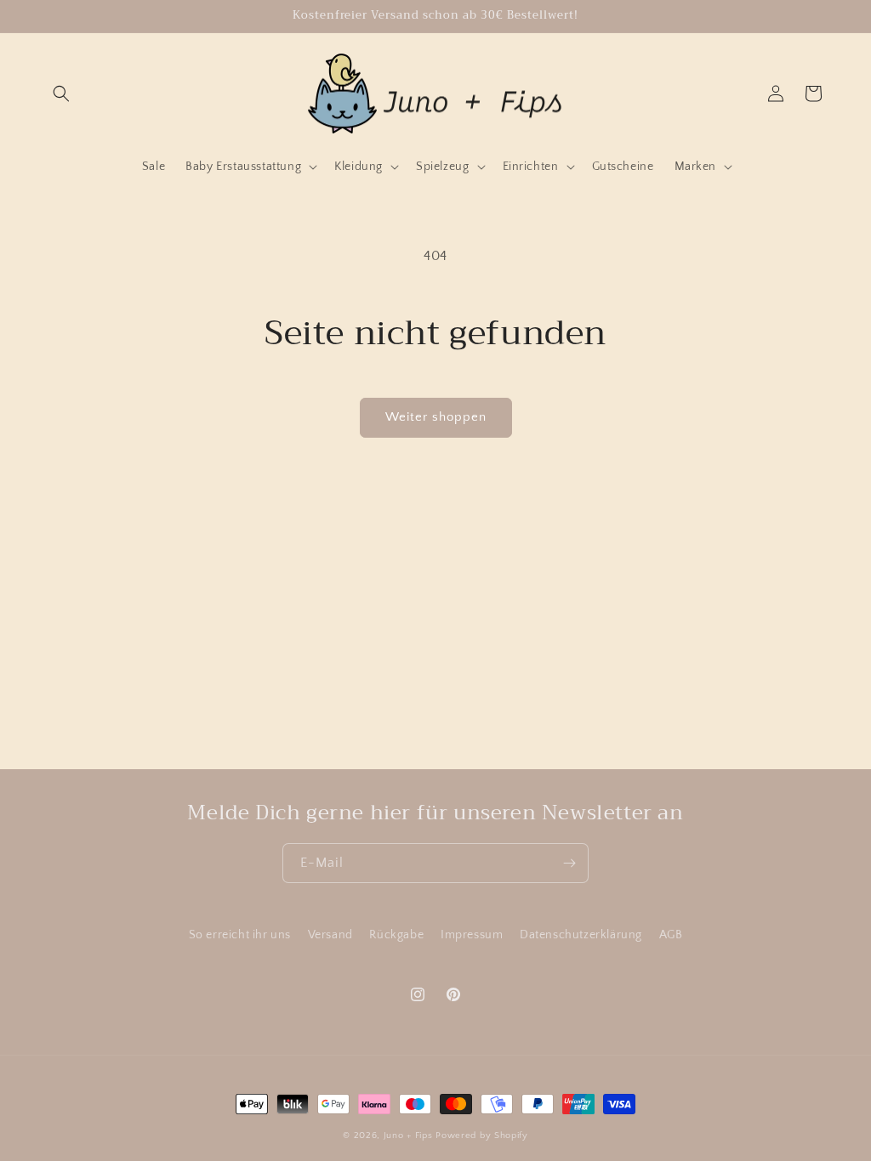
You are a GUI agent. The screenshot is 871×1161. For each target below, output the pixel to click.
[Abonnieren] (569, 863)
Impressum (472, 935)
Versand (330, 935)
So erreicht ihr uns (240, 935)
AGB (671, 935)
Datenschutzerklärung (581, 935)
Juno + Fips (408, 1135)
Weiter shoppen (436, 417)
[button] (61, 93)
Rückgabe (396, 935)
